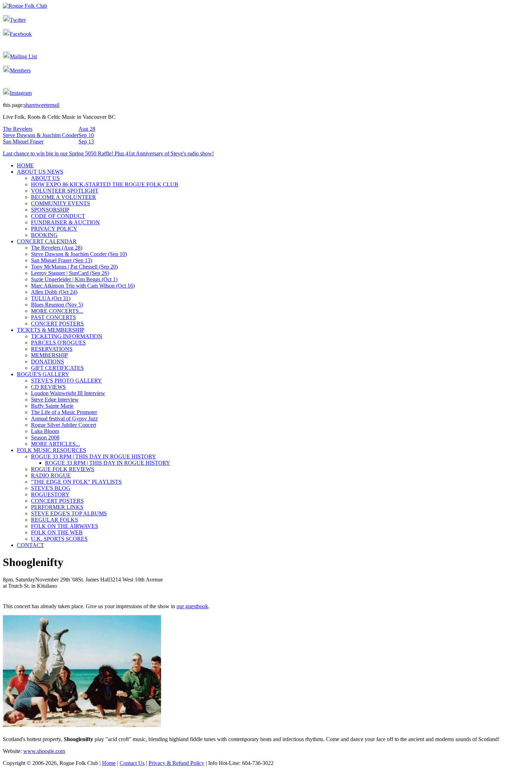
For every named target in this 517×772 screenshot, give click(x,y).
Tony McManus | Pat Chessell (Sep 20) (74, 267)
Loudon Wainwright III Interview (68, 393)
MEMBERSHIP (49, 355)
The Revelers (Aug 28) (56, 248)
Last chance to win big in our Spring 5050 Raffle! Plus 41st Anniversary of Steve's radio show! (108, 153)
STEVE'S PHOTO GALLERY (66, 381)
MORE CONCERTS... (57, 311)
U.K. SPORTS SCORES (59, 539)
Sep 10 (86, 135)
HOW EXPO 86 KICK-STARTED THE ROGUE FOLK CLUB (104, 184)
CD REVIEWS (48, 387)
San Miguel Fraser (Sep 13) (61, 260)
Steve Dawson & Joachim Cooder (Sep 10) (79, 254)
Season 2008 (45, 437)
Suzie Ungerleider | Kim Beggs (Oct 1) (74, 279)
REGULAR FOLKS (54, 520)
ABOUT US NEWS (40, 172)
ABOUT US (45, 178)
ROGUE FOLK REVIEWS (62, 469)
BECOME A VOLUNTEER (63, 197)
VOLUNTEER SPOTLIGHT (64, 191)
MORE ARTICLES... (55, 444)
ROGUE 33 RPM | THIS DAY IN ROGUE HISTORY (93, 456)
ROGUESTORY (50, 494)
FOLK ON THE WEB (57, 532)
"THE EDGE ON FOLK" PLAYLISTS (76, 482)
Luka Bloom (45, 431)
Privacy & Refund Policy (176, 763)
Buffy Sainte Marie (52, 406)
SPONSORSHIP (50, 210)
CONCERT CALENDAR (47, 241)
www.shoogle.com (44, 751)
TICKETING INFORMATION (66, 336)
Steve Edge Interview (55, 400)
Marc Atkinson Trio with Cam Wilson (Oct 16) (83, 286)
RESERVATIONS (51, 349)
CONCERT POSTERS (57, 324)
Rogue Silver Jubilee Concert (63, 425)
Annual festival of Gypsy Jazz (64, 419)
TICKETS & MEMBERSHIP (50, 330)
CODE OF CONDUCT (58, 216)
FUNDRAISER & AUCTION (65, 222)
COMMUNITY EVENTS (60, 203)
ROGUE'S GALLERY (43, 374)
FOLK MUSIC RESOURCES (51, 450)
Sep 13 (86, 141)
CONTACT (30, 545)
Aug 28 (86, 129)
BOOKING (44, 235)
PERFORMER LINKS (57, 507)
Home (109, 763)
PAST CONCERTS (53, 317)
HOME (25, 165)
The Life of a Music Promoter (64, 412)
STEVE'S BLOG (50, 488)
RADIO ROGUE (51, 475)
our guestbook (192, 606)
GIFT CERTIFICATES (57, 368)
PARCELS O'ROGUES (58, 343)
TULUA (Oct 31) (50, 298)
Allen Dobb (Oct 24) (54, 292)
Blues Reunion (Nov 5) (57, 305)
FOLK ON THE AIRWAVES (64, 526)
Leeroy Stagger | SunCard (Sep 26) (70, 273)
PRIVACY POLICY (54, 229)
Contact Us (132, 763)
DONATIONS (47, 362)
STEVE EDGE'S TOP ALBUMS (69, 513)
